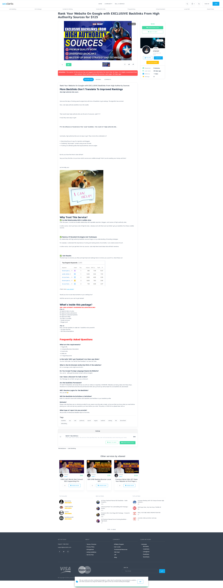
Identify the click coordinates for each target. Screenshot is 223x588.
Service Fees (90, 554)
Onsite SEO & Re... (101, 9)
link (116, 420)
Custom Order (152, 62)
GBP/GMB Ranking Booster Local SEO (99, 480)
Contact (158, 58)
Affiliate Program (119, 544)
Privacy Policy (90, 547)
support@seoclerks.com (64, 547)
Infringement (90, 549)
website (103, 420)
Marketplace (62, 448)
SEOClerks (146, 546)
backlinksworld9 (69, 517)
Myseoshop (68, 501)
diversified (123, 420)
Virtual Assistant (160, 9)
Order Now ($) (128, 442)
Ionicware (144, 544)
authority (81, 420)
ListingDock (146, 551)
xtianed (156, 51)
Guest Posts (210, 9)
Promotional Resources (120, 549)
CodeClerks (146, 549)
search (89, 420)
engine (96, 420)
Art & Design (38, 9)
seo (70, 420)
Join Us (126, 567)
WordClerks (146, 557)
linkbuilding (64, 423)
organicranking (69, 506)
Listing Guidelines (91, 552)
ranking (110, 420)
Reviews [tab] (98, 79)
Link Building (12, 9)
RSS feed (117, 552)
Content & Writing (68, 9)
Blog (115, 557)
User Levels (117, 547)
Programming (131, 9)
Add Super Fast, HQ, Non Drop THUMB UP (149, 507)
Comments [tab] (107, 79)
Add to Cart (112, 442)
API (115, 554)
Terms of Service (91, 544)
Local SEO (187, 9)
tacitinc (67, 511)
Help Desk (66, 544)
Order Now (75, 485)
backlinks (63, 420)
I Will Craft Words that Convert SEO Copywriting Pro (71, 480)
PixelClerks (146, 554)
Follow (148, 57)
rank (75, 420)
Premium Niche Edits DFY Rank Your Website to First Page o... (127, 480)
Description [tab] (88, 79)
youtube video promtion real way (147, 518)
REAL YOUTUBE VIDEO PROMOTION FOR (149, 512)
